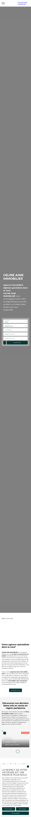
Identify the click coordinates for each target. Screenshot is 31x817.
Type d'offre (7, 320)
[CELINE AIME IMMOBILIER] (23, 3)
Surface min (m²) (10, 338)
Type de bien (7, 324)
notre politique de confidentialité (11, 805)
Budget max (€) (9, 334)
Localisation (8, 330)
